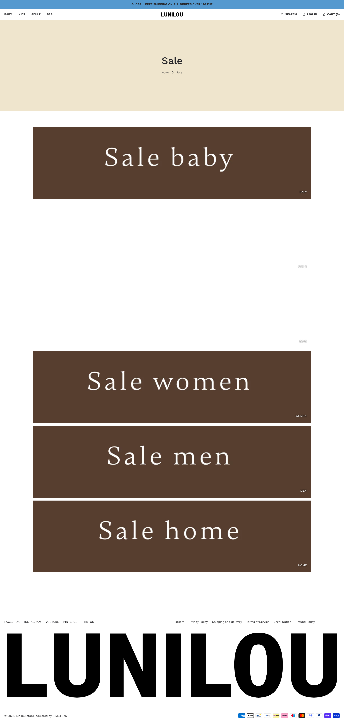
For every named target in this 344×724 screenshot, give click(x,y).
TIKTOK (88, 621)
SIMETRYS (60, 716)
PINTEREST (71, 621)
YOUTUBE (52, 621)
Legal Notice (282, 621)
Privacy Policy (198, 621)
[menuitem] (8, 14)
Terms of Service (257, 621)
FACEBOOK (12, 621)
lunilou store (25, 716)
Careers (178, 621)
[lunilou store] (172, 14)
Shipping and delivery (227, 621)
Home (165, 72)
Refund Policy (305, 621)
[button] (289, 14)
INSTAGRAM (32, 621)
